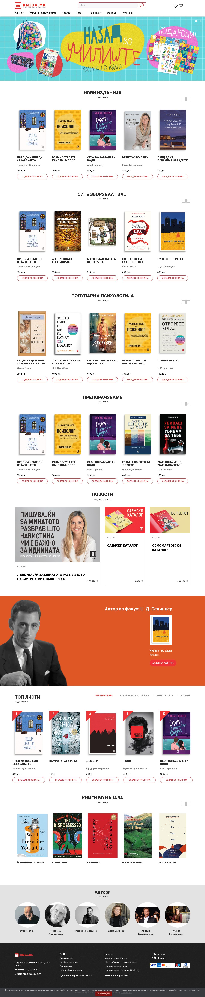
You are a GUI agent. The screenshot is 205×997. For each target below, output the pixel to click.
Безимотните (59, 862)
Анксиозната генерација (62, 260)
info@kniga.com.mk (32, 974)
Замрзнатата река (63, 760)
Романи (185, 695)
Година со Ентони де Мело (136, 463)
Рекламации (66, 966)
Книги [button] (18, 12)
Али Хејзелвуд (95, 165)
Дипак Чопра (24, 368)
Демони (92, 760)
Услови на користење (116, 958)
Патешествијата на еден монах (102, 362)
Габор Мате (129, 266)
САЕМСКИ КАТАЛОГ (122, 545)
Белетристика (104, 695)
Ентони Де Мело (132, 469)
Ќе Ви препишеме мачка (30, 862)
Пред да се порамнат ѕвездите (172, 159)
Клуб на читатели (69, 962)
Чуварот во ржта (170, 259)
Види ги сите (21, 701)
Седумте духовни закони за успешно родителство (31, 363)
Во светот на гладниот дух (132, 260)
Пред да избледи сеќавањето (29, 159)
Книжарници (66, 958)
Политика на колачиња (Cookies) (122, 970)
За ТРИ (63, 954)
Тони (127, 760)
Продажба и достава (71, 970)
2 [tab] (200, 21)
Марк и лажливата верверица (101, 260)
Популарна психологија (134, 695)
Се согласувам (103, 994)
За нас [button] (95, 12)
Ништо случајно (135, 157)
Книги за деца (165, 695)
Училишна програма (43, 12)
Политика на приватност (117, 966)
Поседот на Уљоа (132, 862)
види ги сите (102, 97)
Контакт (128, 12)
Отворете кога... (169, 360)
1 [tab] (195, 21)
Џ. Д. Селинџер (166, 266)
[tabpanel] (102, 49)
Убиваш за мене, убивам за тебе (169, 463)
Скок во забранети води (101, 159)
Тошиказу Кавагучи (28, 165)
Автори (112, 12)
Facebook (160, 954)
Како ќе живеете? (167, 862)
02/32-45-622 (32, 969)
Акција (66, 12)
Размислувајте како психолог (64, 159)
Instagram (160, 958)
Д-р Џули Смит (60, 368)
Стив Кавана (164, 469)
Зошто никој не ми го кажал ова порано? (66, 363)
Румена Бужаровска (135, 768)
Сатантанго (94, 862)
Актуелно (21, 566)
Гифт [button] (79, 12)
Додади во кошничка (32, 177)
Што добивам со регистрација (120, 962)
